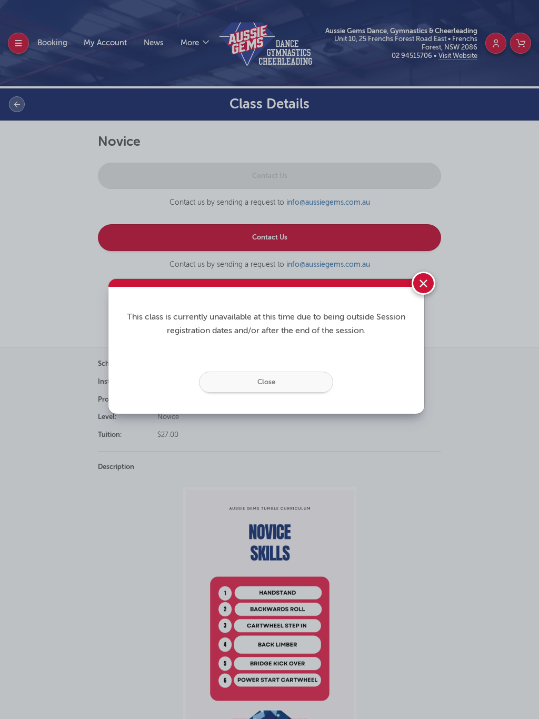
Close (266, 382)
